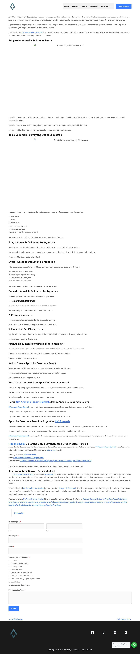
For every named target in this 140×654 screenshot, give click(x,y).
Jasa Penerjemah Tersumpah (21, 576)
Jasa (83, 6)
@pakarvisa (18, 513)
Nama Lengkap (15, 522)
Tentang (75, 6)
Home (66, 6)
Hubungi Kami (17, 443)
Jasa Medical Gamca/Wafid (21, 573)
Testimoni (94, 6)
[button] (86, 6)
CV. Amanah (62, 421)
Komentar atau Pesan (17, 590)
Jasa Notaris (16, 582)
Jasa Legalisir (49, 474)
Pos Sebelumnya (16, 619)
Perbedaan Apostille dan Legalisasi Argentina (67, 502)
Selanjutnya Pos (124, 619)
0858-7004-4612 (30, 455)
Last (47, 530)
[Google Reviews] (125, 632)
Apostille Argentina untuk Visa (39, 502)
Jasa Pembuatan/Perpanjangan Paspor (25, 579)
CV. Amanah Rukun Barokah (32, 32)
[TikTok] (103, 632)
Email (11, 547)
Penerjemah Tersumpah (67, 488)
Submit (13, 609)
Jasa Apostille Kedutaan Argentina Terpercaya (102, 502)
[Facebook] (92, 632)
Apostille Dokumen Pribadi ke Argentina (97, 499)
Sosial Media (105, 6)
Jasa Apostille (16, 566)
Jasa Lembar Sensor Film (20, 585)
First (10, 530)
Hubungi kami (51, 450)
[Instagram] (114, 632)
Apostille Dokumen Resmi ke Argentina (46, 505)
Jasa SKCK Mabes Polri (19, 563)
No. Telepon (14, 536)
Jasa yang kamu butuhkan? (19, 557)
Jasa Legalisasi (16, 570)
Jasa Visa (14, 560)
